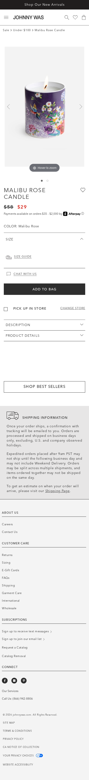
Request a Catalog (15, 647)
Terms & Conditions (17, 731)
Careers (7, 524)
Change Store (72, 308)
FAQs (5, 578)
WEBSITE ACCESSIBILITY (18, 764)
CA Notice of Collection (21, 747)
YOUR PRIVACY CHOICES (19, 755)
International (11, 600)
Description (18, 325)
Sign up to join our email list (22, 639)
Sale (6, 30)
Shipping (8, 585)
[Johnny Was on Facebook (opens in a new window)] (5, 680)
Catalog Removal (14, 656)
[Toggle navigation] (6, 17)
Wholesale (9, 608)
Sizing (6, 562)
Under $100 (22, 30)
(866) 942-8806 (23, 698)
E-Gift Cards (10, 570)
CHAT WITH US (25, 274)
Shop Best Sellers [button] (44, 386)
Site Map (9, 723)
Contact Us (9, 532)
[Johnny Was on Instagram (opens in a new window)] (14, 680)
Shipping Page (57, 491)
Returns (7, 555)
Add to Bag (44, 289)
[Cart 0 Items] (83, 17)
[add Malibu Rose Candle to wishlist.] (82, 190)
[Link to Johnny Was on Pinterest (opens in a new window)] (24, 680)
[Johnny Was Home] (28, 17)
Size (9, 239)
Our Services (10, 691)
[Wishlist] (75, 17)
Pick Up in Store (29, 309)
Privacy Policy (13, 739)
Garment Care (12, 593)
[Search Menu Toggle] (66, 17)
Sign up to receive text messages (26, 631)
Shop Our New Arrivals (44, 5)
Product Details (23, 336)
